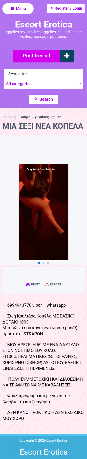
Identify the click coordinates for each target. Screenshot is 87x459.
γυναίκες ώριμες (48, 117)
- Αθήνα (24, 117)
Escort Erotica (43, 24)
